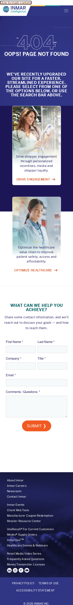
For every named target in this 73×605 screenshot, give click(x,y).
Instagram (15, 570)
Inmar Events (16, 505)
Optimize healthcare (33, 270)
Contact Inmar (16, 496)
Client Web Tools (18, 510)
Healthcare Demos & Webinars (27, 545)
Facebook (21, 570)
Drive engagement (33, 179)
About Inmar (15, 480)
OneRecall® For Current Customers (30, 529)
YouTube (27, 570)
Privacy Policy (23, 583)
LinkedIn (9, 570)
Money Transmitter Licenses (26, 564)
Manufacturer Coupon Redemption (30, 515)
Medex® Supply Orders (22, 534)
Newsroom (14, 491)
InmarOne (15, 540)
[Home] (14, 9)
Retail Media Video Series (24, 553)
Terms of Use (49, 583)
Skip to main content (16, 3)
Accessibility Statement (35, 590)
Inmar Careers (16, 486)
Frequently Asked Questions (25, 559)
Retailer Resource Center (24, 521)
